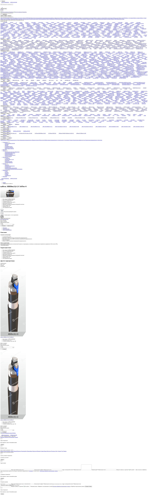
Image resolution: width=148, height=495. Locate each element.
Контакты (5, 149)
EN (2, 9)
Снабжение (7, 158)
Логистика (7, 160)
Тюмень (64, 451)
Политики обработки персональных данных (61, 486)
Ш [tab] (19, 20)
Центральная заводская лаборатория (12, 151)
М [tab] (6, 20)
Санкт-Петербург (7, 451)
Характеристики (6, 228)
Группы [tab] (2, 15)
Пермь (12, 451)
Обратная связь (3, 8)
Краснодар (35, 451)
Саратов (59, 451)
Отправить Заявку (88, 486)
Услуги (4, 150)
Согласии (31, 470)
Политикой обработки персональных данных (49, 470)
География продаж (8, 146)
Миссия (6, 145)
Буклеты (6, 172)
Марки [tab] (6, 15)
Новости (6, 173)
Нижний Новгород (17, 451)
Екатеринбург (24, 451)
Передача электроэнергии (10, 155)
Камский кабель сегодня (10, 143)
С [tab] (14, 20)
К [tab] (4, 20)
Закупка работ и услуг (9, 159)
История (6, 144)
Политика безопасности (10, 165)
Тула (62, 451)
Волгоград (49, 451)
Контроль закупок (8, 161)
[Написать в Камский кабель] (1, 3)
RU (1, 9)
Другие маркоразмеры (7, 229)
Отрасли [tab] (9, 15)
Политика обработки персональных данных (9, 437)
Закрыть (2, 459)
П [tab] (11, 20)
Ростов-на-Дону (54, 451)
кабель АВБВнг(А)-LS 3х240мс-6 (7, 337)
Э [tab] (21, 20)
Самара (42, 451)
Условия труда (8, 166)
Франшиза (5, 176)
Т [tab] (16, 20)
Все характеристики (4, 219)
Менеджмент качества (9, 148)
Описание (5, 227)
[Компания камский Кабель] (8, 433)
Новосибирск (29, 451)
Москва (1, 451)
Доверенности (8, 175)
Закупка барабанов (9, 162)
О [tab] (9, 20)
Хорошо (2, 444)
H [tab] (4, 21)
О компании (5, 142)
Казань (45, 451)
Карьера (4, 163)
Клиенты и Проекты (9, 147)
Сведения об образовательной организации (13, 169)
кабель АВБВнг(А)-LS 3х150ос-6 (7, 419)
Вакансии (7, 164)
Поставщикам (5, 157)
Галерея (6, 174)
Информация (5, 170)
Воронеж (39, 451)
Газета (6, 171)
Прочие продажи (8, 156)
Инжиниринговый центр (10, 152)
